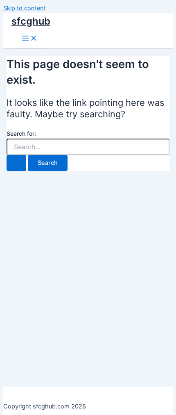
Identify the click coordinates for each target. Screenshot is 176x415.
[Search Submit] (16, 163)
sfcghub (30, 21)
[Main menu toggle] (29, 38)
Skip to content (24, 8)
